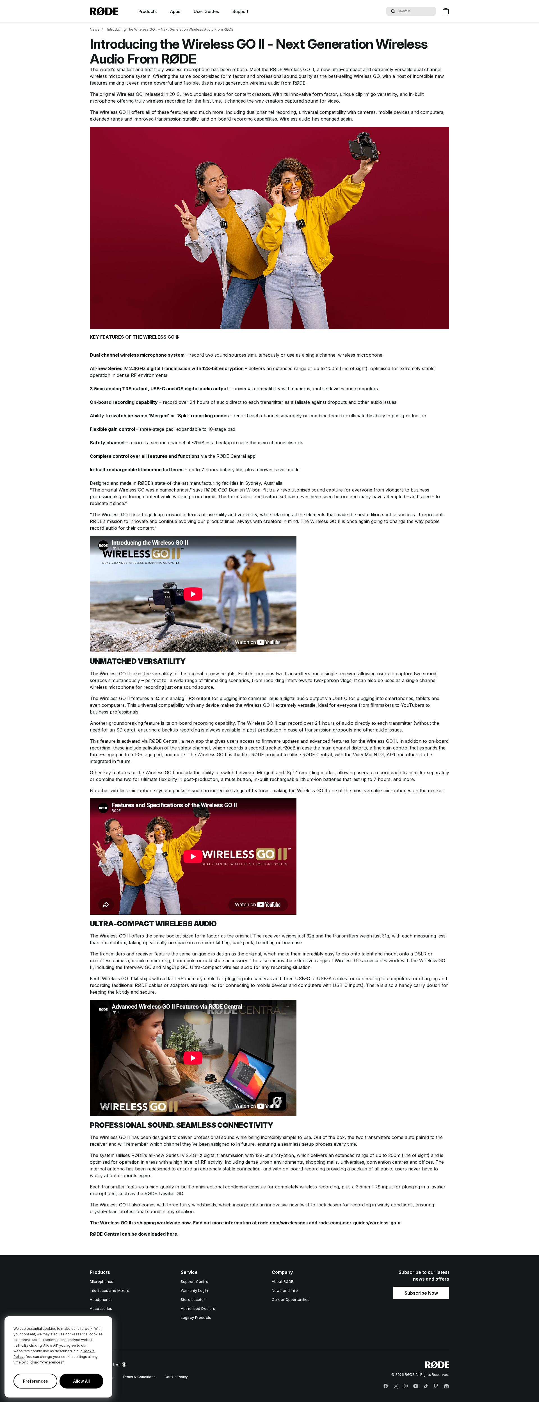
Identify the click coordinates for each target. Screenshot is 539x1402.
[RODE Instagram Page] (406, 1386)
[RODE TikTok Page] (426, 1386)
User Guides (206, 11)
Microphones (101, 1281)
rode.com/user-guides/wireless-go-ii (359, 1223)
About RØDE (282, 1281)
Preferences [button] (35, 1381)
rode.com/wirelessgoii (283, 1223)
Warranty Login (194, 1290)
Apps (175, 11)
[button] (421, 1293)
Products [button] (147, 11)
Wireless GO (367, 76)
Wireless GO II (299, 69)
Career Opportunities (291, 1299)
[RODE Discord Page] (446, 1386)
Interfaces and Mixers (109, 1290)
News (94, 29)
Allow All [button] (81, 1381)
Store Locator (193, 1299)
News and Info (285, 1290)
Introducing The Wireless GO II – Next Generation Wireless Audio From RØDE (170, 29)
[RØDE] (104, 11)
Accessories (101, 1308)
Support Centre (194, 1281)
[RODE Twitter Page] (396, 1386)
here (172, 1234)
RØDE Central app (235, 456)
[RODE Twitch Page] (435, 1386)
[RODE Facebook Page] (385, 1386)
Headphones (101, 1299)
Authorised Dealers (198, 1308)
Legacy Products (196, 1317)
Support (240, 11)
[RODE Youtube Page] (415, 1386)
